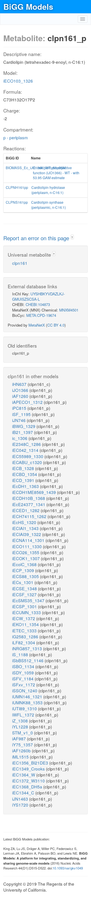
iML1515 (21, 757)
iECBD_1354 (25, 474)
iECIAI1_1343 (26, 528)
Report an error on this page (37, 238)
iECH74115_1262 (29, 516)
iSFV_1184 (23, 678)
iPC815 (19, 408)
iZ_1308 (20, 721)
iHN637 (20, 384)
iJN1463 (20, 799)
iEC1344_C (23, 793)
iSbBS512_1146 (28, 660)
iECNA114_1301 (29, 540)
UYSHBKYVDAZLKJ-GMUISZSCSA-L (38, 296)
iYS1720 (20, 805)
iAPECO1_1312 (28, 402)
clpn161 (19, 263)
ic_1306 (20, 438)
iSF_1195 (22, 414)
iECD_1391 (23, 480)
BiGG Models (28, 6)
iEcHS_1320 (24, 522)
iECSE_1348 (25, 588)
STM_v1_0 (23, 733)
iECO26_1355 (26, 552)
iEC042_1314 (26, 450)
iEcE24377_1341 (29, 504)
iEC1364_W (24, 775)
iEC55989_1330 (28, 456)
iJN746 (19, 420)
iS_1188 (20, 654)
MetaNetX (36, 325)
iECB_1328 (23, 468)
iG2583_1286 (25, 636)
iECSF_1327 (25, 594)
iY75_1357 (23, 744)
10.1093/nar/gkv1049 (68, 868)
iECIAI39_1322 (27, 534)
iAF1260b (22, 750)
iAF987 (19, 738)
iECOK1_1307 (26, 558)
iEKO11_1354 (26, 624)
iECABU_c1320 (27, 462)
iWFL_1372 (23, 715)
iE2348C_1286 (27, 444)
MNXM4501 (68, 310)
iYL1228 (20, 727)
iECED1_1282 (26, 510)
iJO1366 (20, 390)
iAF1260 (20, 396)
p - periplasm (15, 137)
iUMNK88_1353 (28, 702)
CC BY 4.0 (55, 325)
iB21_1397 (23, 432)
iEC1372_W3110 (29, 781)
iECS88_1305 (26, 576)
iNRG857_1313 (27, 648)
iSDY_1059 (23, 673)
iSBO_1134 (23, 666)
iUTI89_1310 (25, 708)
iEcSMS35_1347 (29, 600)
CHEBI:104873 (38, 304)
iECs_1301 (23, 582)
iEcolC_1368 (25, 564)
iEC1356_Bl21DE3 (30, 763)
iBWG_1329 (24, 426)
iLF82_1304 (24, 642)
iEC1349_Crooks (29, 769)
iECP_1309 (23, 570)
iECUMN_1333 (27, 612)
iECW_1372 (24, 618)
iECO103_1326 (18, 81)
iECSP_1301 (25, 606)
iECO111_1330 (27, 546)
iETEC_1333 (25, 630)
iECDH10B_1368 (29, 498)
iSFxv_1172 (24, 684)
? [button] (72, 237)
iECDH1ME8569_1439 (34, 492)
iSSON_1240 (25, 690)
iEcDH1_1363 (26, 486)
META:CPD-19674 (41, 315)
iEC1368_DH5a (27, 787)
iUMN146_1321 (27, 696)
